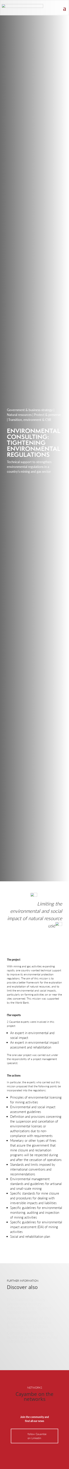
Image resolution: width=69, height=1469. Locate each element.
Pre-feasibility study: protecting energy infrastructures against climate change (29, 1305)
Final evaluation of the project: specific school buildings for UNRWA (29, 1322)
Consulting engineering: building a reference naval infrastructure (32, 1337)
